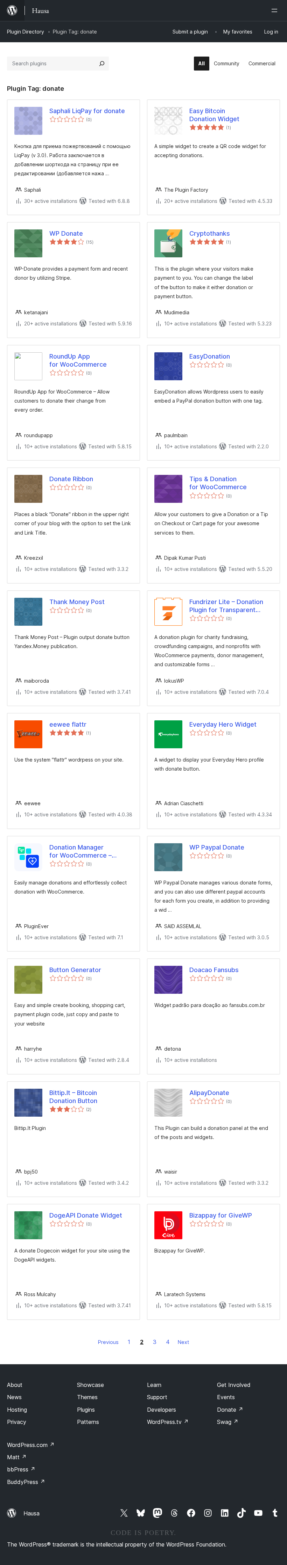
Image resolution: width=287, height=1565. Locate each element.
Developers (161, 1409)
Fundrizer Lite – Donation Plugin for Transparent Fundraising (226, 606)
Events (226, 1397)
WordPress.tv (168, 1421)
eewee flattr (67, 724)
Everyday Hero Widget (223, 724)
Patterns (88, 1421)
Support (157, 1397)
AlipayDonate (209, 1092)
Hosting (17, 1409)
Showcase (90, 1384)
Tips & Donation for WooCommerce (218, 483)
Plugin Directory (25, 32)
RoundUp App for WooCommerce (78, 360)
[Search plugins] (102, 64)
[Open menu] (276, 10)
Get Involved (234, 1384)
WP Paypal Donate (216, 847)
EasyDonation (209, 356)
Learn (154, 1384)
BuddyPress (26, 1481)
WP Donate (66, 233)
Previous (108, 1342)
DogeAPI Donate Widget (85, 1215)
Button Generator (75, 969)
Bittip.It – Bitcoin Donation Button (73, 1096)
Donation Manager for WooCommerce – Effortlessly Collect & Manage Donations (81, 852)
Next (183, 1342)
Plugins (86, 1409)
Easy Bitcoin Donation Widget (214, 115)
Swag (227, 1421)
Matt (17, 1457)
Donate (230, 1409)
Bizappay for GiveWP (220, 1215)
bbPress (21, 1469)
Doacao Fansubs (214, 969)
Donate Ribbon (71, 479)
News (14, 1397)
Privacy (16, 1421)
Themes (87, 1397)
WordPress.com (31, 1444)
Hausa (31, 1513)
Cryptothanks (209, 233)
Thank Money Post (77, 601)
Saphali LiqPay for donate (87, 111)
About (14, 1384)
